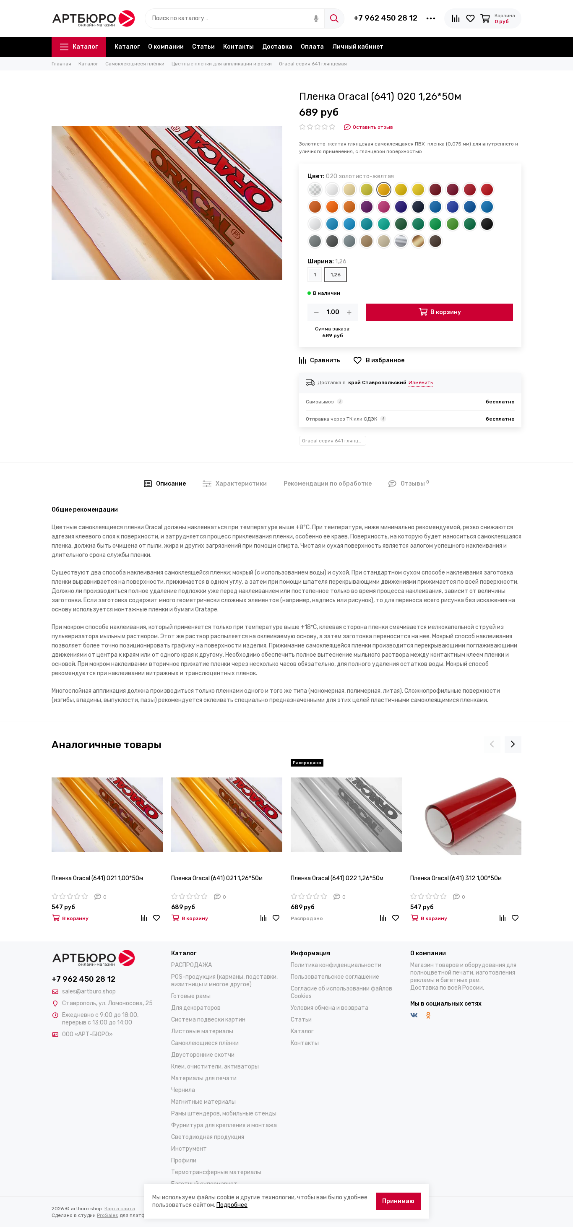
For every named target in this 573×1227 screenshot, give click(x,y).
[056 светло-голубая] (349, 223)
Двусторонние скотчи (202, 1054)
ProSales (107, 1215)
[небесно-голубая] (315, 223)
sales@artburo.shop (89, 991)
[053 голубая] (332, 223)
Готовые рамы (191, 996)
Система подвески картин (208, 1019)
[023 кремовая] (349, 189)
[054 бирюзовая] (383, 223)
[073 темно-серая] (332, 241)
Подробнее (231, 1205)
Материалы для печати (204, 1078)
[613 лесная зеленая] (401, 223)
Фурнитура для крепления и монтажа (224, 1125)
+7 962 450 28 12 (385, 18)
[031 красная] (469, 189)
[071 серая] (315, 241)
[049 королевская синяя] (401, 206)
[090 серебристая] (401, 241)
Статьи (203, 46)
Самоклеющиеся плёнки (205, 1043)
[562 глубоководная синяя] (418, 206)
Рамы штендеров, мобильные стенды (223, 1113)
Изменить (421, 382)
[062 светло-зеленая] (435, 223)
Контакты (238, 46)
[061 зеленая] (418, 223)
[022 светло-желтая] (418, 189)
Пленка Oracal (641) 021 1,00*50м (97, 878)
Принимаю (398, 1201)
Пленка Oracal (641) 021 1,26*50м (217, 878)
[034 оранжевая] (315, 206)
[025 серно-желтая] (366, 189)
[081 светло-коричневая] (366, 241)
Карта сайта (119, 1208)
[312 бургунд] (435, 189)
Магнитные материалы (203, 1101)
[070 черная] (487, 223)
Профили (183, 1160)
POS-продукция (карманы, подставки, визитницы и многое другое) (224, 980)
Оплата (312, 46)
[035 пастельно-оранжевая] (332, 206)
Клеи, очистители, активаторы (215, 1066)
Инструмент (189, 1148)
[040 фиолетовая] (366, 206)
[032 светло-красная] (487, 189)
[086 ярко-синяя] (452, 206)
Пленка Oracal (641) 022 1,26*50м (337, 878)
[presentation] (492, 744)
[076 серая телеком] (349, 241)
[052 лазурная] (487, 206)
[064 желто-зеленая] (452, 223)
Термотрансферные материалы (216, 1172)
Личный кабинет (357, 46)
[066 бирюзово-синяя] (366, 223)
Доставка (277, 46)
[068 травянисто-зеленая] (469, 223)
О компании (166, 46)
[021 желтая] (401, 189)
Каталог (85, 46)
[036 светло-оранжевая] (349, 206)
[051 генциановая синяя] (435, 206)
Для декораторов (196, 1007)
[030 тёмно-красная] (452, 189)
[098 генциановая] (469, 206)
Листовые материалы (202, 1031)
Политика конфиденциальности (336, 965)
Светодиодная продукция (207, 1137)
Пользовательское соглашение (335, 976)
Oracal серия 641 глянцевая (334, 441)
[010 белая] (332, 189)
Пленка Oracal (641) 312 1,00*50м (456, 878)
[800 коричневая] (435, 241)
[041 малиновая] (383, 206)
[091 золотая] (418, 241)
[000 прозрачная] (315, 189)
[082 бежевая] (383, 241)
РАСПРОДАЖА (191, 965)
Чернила (183, 1090)
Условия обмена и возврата (329, 1007)
